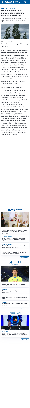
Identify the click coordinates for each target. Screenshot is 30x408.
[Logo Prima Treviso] (15, 2)
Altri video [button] (25, 339)
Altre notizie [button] (24, 257)
